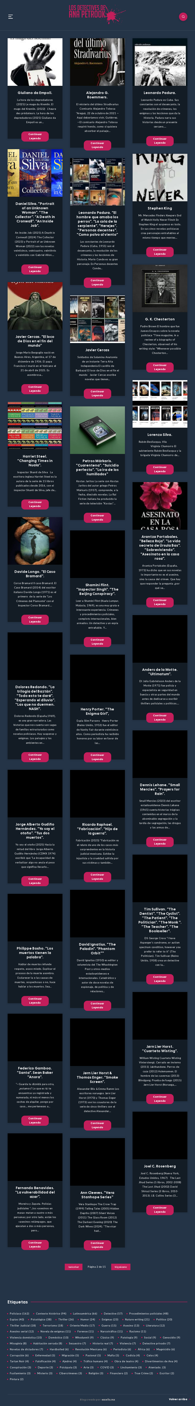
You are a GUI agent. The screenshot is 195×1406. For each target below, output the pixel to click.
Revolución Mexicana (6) (91, 1349)
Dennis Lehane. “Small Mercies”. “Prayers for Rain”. (160, 789)
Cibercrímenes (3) (70, 1373)
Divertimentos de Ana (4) (161, 1361)
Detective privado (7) (156, 1343)
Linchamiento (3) (131, 1367)
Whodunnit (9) (84, 1337)
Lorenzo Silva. (160, 434)
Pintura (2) (17, 1379)
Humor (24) (88, 1319)
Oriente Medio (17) (82, 1325)
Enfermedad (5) (45, 1355)
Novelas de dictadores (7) (26, 1349)
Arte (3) (89, 1367)
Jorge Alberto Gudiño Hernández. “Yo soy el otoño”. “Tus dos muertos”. (35, 831)
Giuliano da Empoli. (35, 93)
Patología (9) (129, 1337)
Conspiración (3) (20, 1367)
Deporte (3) (45, 1367)
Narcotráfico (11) (112, 1331)
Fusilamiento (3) (20, 1373)
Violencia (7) (128, 1343)
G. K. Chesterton (160, 319)
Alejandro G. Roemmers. (97, 95)
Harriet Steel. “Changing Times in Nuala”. (35, 460)
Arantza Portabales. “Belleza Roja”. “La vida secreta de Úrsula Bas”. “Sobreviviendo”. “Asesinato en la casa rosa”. (160, 547)
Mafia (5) (113, 1355)
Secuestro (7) (77, 1343)
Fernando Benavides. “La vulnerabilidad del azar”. (35, 1192)
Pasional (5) (93, 1355)
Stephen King (160, 208)
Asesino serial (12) (22, 1331)
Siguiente (121, 1266)
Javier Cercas (97, 350)
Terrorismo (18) (53, 1325)
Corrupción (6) (19, 1355)
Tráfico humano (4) (95, 1361)
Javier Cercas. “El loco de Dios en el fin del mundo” (35, 341)
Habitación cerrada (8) (47, 1343)
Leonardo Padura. (160, 93)
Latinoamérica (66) (85, 1313)
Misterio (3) (45, 1373)
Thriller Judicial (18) (23, 1325)
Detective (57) (113, 1313)
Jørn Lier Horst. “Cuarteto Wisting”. (160, 1048)
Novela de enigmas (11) (56, 1331)
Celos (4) (152, 1355)
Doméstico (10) (59, 1337)
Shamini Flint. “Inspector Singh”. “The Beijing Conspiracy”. (97, 589)
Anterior (73, 1266)
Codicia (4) (133, 1355)
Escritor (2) (167, 1373)
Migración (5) (70, 1355)
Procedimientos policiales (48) (149, 1313)
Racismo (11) (137, 1331)
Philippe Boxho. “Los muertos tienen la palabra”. (35, 952)
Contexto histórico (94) (51, 1313)
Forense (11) (86, 1331)
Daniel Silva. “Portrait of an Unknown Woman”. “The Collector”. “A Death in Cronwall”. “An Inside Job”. (35, 214)
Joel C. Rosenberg (160, 1166)
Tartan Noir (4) (19, 1361)
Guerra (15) (109, 1325)
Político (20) (164, 1319)
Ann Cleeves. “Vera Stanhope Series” (98, 1194)
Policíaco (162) (19, 1313)
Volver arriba (178, 1399)
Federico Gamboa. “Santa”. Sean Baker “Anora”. (35, 1072)
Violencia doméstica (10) (26, 1337)
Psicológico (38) (41, 1319)
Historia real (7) (103, 1343)
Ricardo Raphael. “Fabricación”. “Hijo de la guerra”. (97, 828)
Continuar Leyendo (35, 136)
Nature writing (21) (137, 1319)
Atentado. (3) (157, 1367)
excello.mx (108, 1399)
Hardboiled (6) (59, 1349)
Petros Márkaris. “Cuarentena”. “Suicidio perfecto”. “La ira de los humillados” (97, 467)
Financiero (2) (119, 1373)
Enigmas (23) (110, 1319)
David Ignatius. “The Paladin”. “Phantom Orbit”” (97, 948)
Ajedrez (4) (69, 1361)
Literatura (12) (155, 1325)
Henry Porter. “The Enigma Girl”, (97, 711)
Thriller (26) (66, 1319)
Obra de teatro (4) (126, 1361)
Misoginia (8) (18, 1343)
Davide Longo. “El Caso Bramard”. (35, 573)
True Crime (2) (143, 1373)
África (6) (144, 1349)
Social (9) (150, 1337)
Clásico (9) (107, 1337)
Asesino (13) (131, 1325)
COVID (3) (107, 1367)
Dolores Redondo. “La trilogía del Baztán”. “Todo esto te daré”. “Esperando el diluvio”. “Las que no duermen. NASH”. (35, 698)
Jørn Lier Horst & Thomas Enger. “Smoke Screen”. (97, 1077)
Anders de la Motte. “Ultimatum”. (160, 671)
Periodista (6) (122, 1349)
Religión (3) (96, 1373)
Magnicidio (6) (166, 1349)
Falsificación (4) (46, 1361)
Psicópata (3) (68, 1367)
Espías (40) (17, 1319)
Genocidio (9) (171, 1337)
